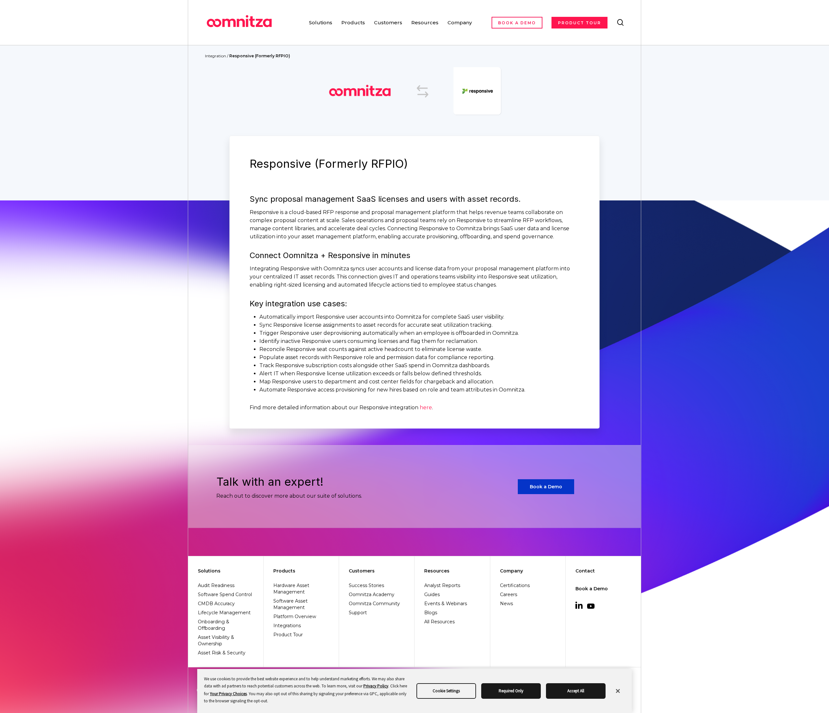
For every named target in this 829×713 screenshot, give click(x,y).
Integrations (287, 625)
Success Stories (366, 585)
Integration (215, 55)
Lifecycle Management (224, 613)
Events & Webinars (445, 603)
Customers (362, 571)
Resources (436, 571)
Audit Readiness (216, 585)
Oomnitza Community (374, 603)
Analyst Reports (442, 585)
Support (358, 613)
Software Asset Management (290, 604)
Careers (508, 594)
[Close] (618, 691)
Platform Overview (294, 616)
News (506, 603)
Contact (585, 571)
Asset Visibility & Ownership (216, 640)
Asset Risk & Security (221, 653)
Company (511, 571)
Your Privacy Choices (228, 693)
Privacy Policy (375, 686)
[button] (546, 486)
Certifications (515, 585)
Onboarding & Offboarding (213, 625)
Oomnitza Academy (371, 594)
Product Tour (288, 635)
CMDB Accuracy (216, 603)
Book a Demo (591, 589)
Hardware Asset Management (291, 589)
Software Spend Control (225, 594)
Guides (432, 594)
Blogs (430, 613)
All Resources (439, 622)
